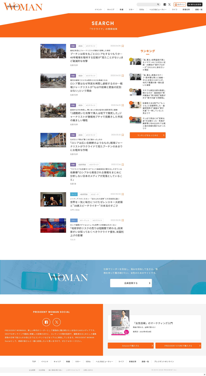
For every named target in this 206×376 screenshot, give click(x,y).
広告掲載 (42, 370)
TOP (34, 361)
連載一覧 (198, 9)
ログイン (181, 4)
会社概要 (32, 370)
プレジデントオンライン (164, 361)
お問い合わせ (88, 370)
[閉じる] (204, 374)
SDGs (141, 9)
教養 (121, 9)
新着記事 (186, 9)
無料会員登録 (196, 4)
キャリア (110, 9)
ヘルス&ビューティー (158, 9)
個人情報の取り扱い (56, 370)
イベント (98, 9)
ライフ (174, 9)
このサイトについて (73, 370)
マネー (131, 9)
